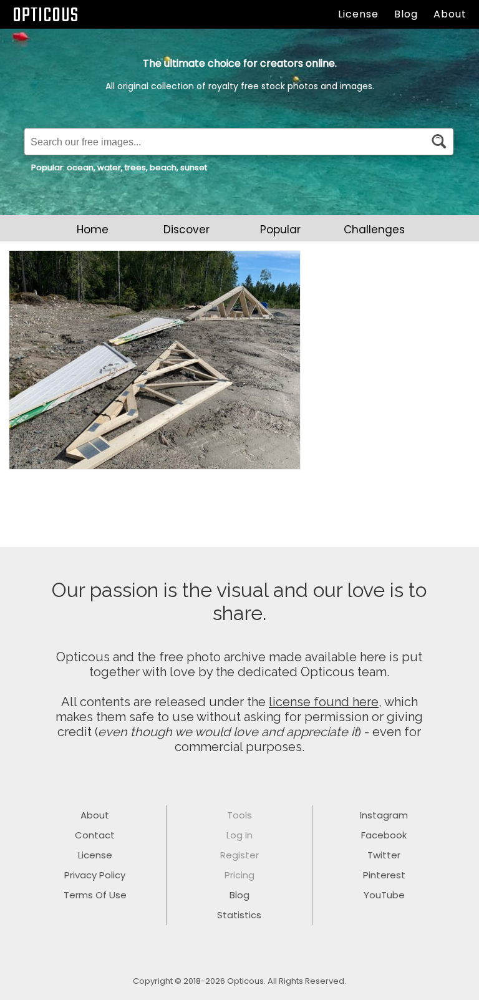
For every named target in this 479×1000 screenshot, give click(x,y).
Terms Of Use (95, 894)
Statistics (239, 914)
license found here (324, 701)
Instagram (384, 815)
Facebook (384, 835)
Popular (280, 229)
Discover (186, 229)
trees (135, 167)
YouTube (384, 894)
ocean (80, 167)
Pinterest (384, 874)
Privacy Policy (94, 874)
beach (163, 167)
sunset (193, 167)
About (450, 14)
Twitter (383, 855)
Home (93, 229)
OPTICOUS (45, 16)
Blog (406, 14)
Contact (95, 835)
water (109, 167)
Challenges (374, 229)
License (358, 14)
